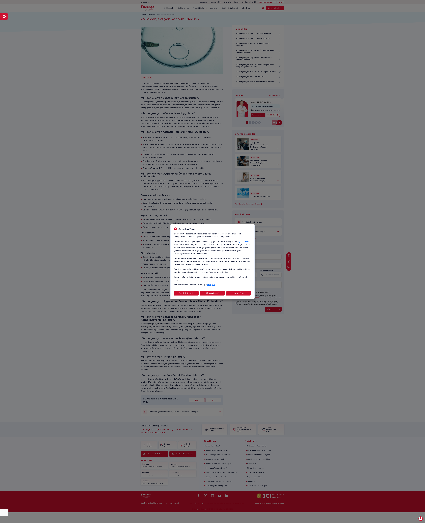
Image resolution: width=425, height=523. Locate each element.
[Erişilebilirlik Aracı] (420, 518)
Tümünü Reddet (212, 293)
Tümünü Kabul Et (186, 293)
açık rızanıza (243, 242)
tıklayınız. (211, 285)
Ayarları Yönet (238, 293)
